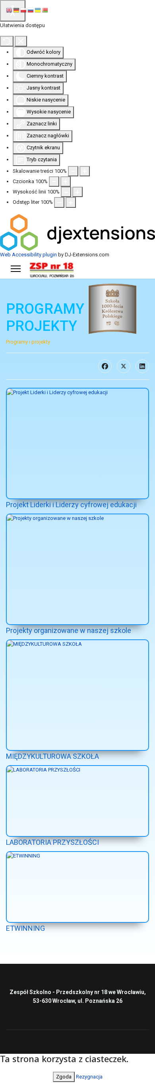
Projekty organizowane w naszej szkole (68, 630)
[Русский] (31, 10)
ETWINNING (25, 928)
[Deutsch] (16, 10)
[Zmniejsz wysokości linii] (66, 192)
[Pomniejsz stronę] (73, 171)
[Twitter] (123, 366)
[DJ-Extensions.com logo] (77, 232)
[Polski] (23, 10)
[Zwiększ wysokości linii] (77, 192)
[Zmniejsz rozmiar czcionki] (54, 181)
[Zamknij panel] (21, 41)
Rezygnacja (89, 1077)
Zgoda (64, 1077)
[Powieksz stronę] (84, 171)
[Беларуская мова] (45, 10)
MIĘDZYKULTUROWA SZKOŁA (52, 756)
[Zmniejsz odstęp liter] (59, 202)
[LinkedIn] (142, 366)
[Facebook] (105, 366)
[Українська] (38, 10)
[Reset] (7, 41)
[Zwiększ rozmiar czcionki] (65, 181)
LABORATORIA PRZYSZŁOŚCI (52, 842)
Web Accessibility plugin (28, 255)
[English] (9, 10)
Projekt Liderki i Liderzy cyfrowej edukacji (71, 504)
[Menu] (16, 269)
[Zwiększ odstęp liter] (71, 202)
